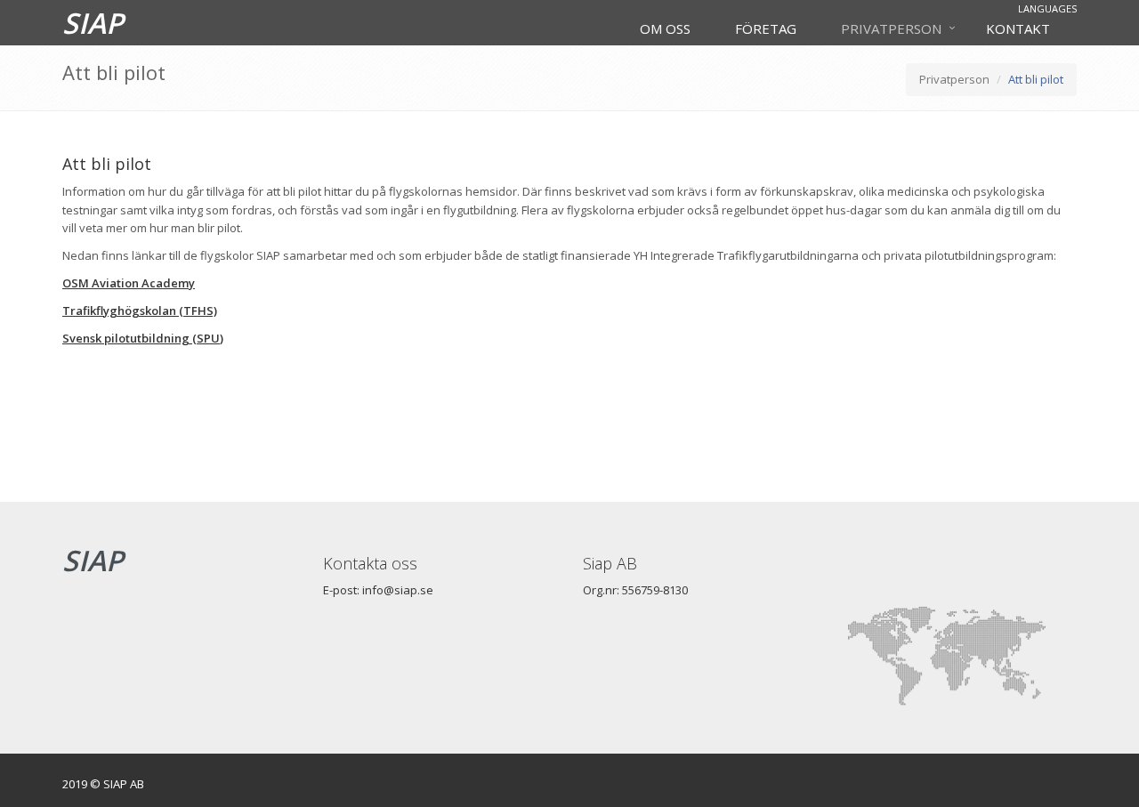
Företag (765, 28)
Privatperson (891, 28)
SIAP (93, 23)
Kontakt (1018, 28)
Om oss (665, 28)
